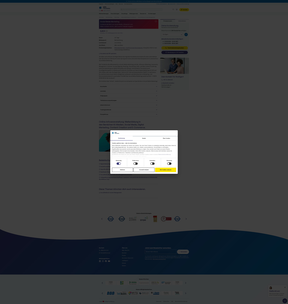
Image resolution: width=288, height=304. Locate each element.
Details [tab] (144, 138)
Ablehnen (122, 169)
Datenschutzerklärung (164, 154)
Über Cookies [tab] (166, 138)
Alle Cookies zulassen (165, 169)
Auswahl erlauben (144, 169)
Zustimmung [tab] (121, 138)
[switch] (135, 163)
